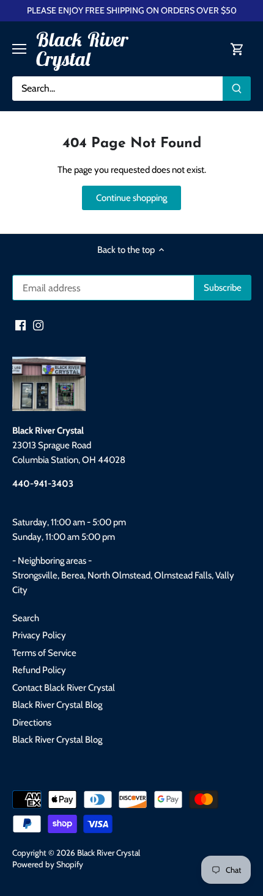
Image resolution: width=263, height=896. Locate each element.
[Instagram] (38, 324)
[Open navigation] (19, 49)
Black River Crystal (81, 48)
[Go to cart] (237, 49)
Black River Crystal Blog (57, 704)
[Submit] (237, 88)
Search (25, 618)
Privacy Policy (39, 635)
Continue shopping (131, 197)
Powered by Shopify (47, 864)
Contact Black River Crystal (63, 687)
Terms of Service (44, 652)
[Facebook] (20, 324)
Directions (31, 722)
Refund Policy (39, 670)
